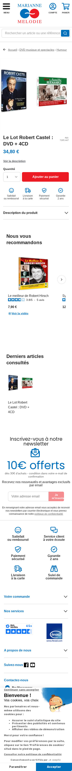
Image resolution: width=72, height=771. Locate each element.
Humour (62, 49)
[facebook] (26, 665)
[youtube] (32, 665)
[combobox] (36, 34)
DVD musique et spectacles (36, 49)
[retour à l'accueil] (30, 13)
